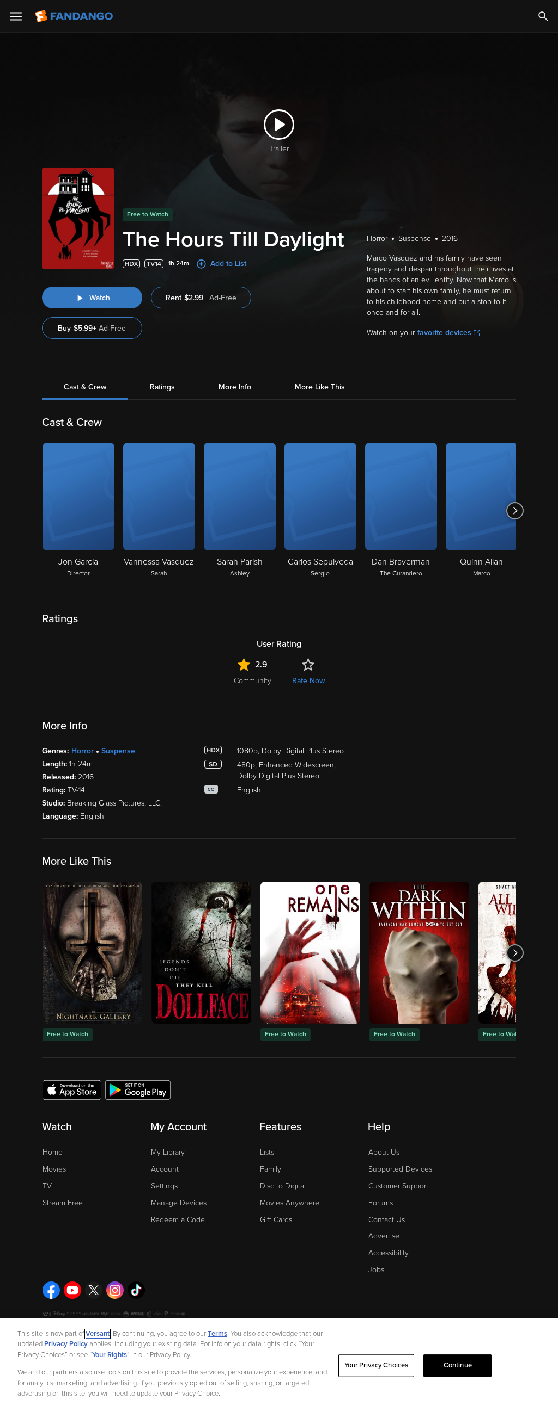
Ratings (162, 387)
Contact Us (386, 1219)
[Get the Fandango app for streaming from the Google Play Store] (138, 1089)
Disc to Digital (283, 1186)
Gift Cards (276, 1219)
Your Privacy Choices (376, 1365)
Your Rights (109, 1355)
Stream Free (63, 1202)
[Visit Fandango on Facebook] (51, 1290)
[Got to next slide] (515, 510)
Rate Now (308, 680)
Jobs (376, 1269)
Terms (217, 1333)
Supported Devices (400, 1169)
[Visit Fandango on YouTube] (72, 1290)
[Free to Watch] (92, 952)
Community (252, 680)
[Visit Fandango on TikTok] (136, 1290)
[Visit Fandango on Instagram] (115, 1290)
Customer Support (398, 1186)
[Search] (543, 16)
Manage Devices (179, 1202)
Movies (54, 1169)
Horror (82, 750)
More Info (235, 387)
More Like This (320, 387)
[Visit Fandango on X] (93, 1290)
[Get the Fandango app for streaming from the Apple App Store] (72, 1089)
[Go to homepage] (75, 16)
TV (47, 1186)
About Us (383, 1152)
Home (53, 1152)
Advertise (383, 1236)
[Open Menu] (15, 16)
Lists (267, 1152)
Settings (164, 1186)
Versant (98, 1333)
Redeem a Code (178, 1219)
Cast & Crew (85, 387)
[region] (279, 1365)
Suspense (118, 750)
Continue (458, 1365)
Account (165, 1169)
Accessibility (388, 1253)
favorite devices (444, 332)
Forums (380, 1202)
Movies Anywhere (289, 1202)
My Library (168, 1152)
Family (270, 1169)
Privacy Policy (66, 1344)
